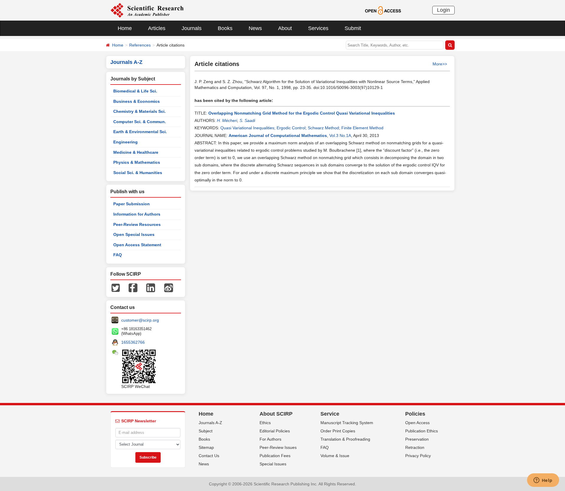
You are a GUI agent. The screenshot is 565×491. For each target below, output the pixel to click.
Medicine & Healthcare (135, 152)
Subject (205, 431)
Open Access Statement (137, 244)
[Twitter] (116, 287)
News (255, 28)
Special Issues (273, 464)
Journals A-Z (210, 422)
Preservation (417, 439)
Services (318, 28)
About (285, 28)
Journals (192, 28)
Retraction (414, 447)
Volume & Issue (334, 455)
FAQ (117, 254)
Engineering (125, 142)
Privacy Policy (418, 455)
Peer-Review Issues (278, 447)
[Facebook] (133, 287)
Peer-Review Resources (137, 224)
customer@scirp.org (140, 320)
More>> (440, 64)
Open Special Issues (133, 234)
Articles (156, 28)
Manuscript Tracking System (346, 422)
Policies (415, 414)
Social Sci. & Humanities (137, 172)
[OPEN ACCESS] (383, 10)
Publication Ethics (421, 431)
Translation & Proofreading (345, 439)
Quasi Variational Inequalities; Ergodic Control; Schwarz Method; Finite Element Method (301, 127)
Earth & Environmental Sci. (140, 131)
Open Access (417, 422)
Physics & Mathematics (136, 162)
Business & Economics (136, 101)
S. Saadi (247, 120)
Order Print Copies (337, 431)
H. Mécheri (227, 120)
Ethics (265, 422)
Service (329, 414)
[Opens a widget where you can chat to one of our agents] (543, 480)
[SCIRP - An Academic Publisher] (147, 10)
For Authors (270, 439)
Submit (353, 28)
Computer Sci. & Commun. (139, 121)
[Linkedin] (150, 287)
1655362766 (133, 342)
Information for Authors (136, 214)
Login (443, 10)
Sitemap (206, 447)
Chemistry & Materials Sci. (139, 111)
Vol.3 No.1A (340, 135)
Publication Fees (275, 455)
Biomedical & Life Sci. (135, 91)
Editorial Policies (275, 431)
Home (125, 28)
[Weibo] (168, 287)
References (140, 45)
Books (225, 28)
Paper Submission (131, 203)
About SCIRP (276, 414)
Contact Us (209, 455)
